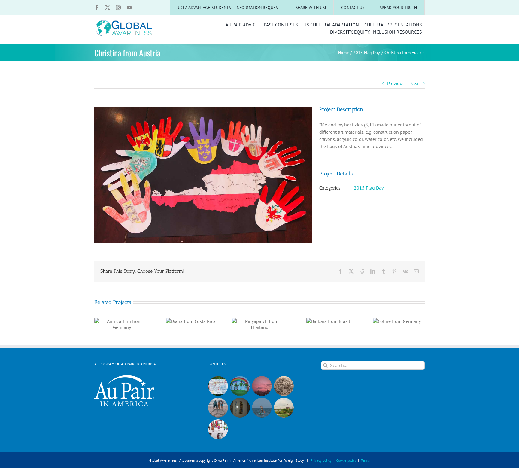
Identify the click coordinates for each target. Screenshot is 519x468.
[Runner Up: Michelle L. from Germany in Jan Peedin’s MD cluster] (239, 386)
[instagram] (118, 7)
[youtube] (129, 7)
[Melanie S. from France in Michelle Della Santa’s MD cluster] (261, 407)
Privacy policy (321, 460)
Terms (365, 460)
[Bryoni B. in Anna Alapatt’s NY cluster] (283, 407)
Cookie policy (346, 460)
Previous (396, 83)
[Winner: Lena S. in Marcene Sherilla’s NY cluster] (218, 386)
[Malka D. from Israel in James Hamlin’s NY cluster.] (239, 407)
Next (415, 83)
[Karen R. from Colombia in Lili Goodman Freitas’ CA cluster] (261, 386)
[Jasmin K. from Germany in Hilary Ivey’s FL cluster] (218, 407)
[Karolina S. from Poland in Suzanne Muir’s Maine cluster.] (218, 429)
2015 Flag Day (369, 188)
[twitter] (107, 7)
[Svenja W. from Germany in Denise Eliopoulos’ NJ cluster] (283, 386)
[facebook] (96, 7)
